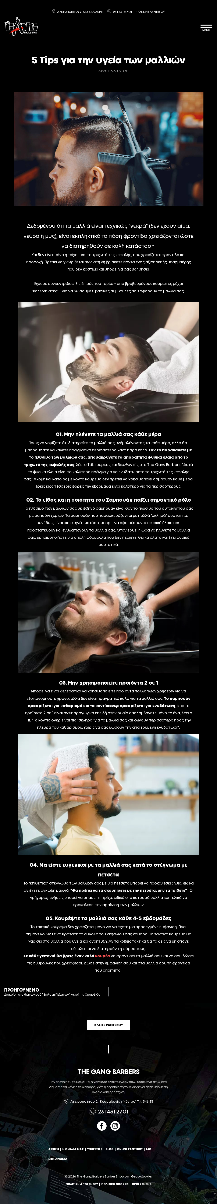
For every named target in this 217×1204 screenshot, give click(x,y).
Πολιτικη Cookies (114, 1184)
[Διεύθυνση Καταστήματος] (66, 1101)
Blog (110, 1149)
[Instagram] (115, 1126)
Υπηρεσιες (94, 1149)
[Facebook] (101, 1126)
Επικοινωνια (57, 1159)
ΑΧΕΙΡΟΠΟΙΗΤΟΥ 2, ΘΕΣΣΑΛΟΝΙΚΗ (80, 11)
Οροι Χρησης (141, 1184)
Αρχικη (53, 1149)
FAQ (148, 1149)
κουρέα (102, 956)
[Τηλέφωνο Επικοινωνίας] (92, 1111)
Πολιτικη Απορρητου (82, 1184)
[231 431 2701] (109, 11)
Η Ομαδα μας (73, 1149)
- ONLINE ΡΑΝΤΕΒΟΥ (150, 12)
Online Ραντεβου (130, 1149)
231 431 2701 (122, 12)
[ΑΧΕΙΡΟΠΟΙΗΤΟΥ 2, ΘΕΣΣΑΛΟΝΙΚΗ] (54, 11)
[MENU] (206, 26)
